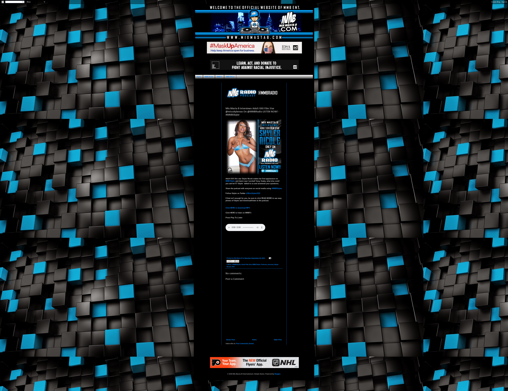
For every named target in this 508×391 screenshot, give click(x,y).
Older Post (278, 340)
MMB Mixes (230, 77)
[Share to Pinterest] (238, 261)
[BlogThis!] (230, 261)
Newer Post (230, 340)
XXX (233, 266)
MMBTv (219, 77)
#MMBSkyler (277, 188)
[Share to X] (233, 261)
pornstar (270, 264)
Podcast (264, 264)
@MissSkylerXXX (253, 193)
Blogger (277, 374)
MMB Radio (209, 77)
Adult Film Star (246, 264)
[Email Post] (269, 258)
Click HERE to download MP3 (238, 208)
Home (199, 77)
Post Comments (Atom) (245, 344)
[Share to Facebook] (235, 261)
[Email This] (227, 261)
